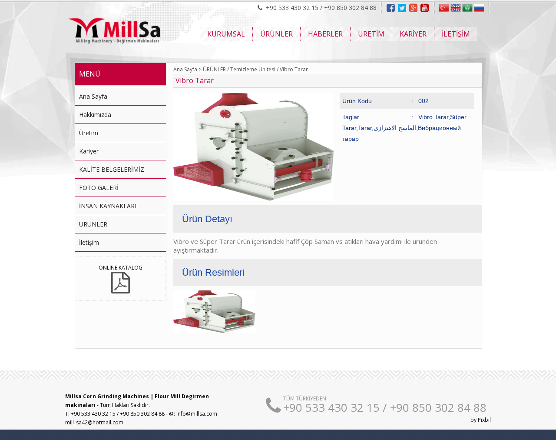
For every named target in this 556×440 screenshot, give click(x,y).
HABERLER (325, 34)
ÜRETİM (371, 34)
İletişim (89, 242)
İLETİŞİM (456, 34)
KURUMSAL (226, 34)
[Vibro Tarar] (253, 199)
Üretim (88, 133)
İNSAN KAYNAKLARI (107, 206)
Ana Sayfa (93, 96)
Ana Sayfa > (187, 69)
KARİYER (413, 34)
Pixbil (484, 419)
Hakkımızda (95, 114)
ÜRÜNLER (276, 34)
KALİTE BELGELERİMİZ (111, 169)
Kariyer (89, 151)
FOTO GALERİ (99, 187)
